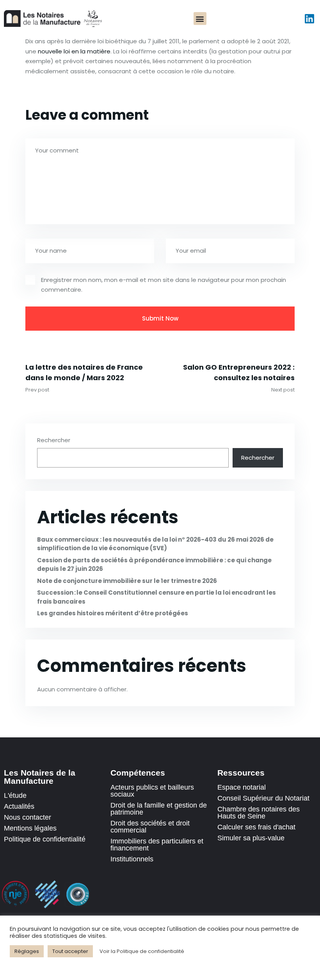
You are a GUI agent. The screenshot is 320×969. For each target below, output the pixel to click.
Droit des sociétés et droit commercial (150, 826)
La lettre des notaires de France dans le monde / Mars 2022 (84, 372)
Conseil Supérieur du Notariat (263, 798)
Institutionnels (131, 859)
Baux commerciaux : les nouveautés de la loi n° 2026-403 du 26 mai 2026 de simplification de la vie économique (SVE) (155, 544)
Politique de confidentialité (44, 839)
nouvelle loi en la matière (74, 51)
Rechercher (53, 440)
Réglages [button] (26, 951)
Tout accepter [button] (70, 951)
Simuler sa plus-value (250, 838)
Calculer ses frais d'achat (256, 827)
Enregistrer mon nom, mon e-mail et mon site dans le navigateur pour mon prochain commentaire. (163, 285)
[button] (200, 18)
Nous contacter (27, 817)
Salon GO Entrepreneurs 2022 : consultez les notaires (239, 372)
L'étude (15, 795)
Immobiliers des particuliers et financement (156, 844)
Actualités (19, 806)
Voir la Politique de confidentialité (142, 951)
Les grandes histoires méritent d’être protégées (112, 613)
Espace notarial (241, 787)
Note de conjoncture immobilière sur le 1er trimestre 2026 (127, 581)
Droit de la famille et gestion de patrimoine (158, 808)
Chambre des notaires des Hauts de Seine (258, 812)
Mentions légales (30, 828)
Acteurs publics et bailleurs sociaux (152, 790)
